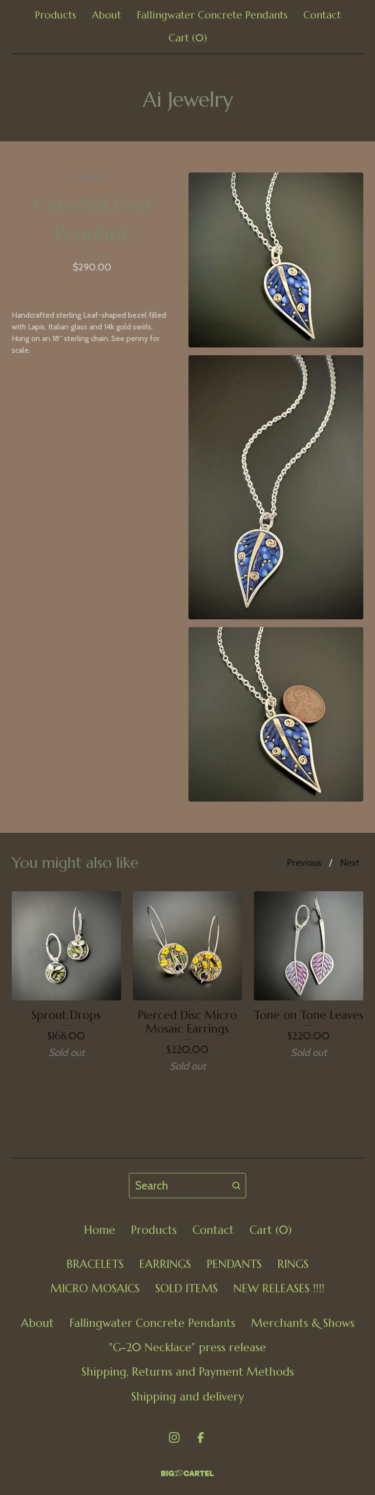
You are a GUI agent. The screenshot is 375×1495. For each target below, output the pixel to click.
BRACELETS (95, 1264)
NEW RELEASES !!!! (279, 1288)
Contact (322, 15)
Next (349, 862)
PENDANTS (234, 1264)
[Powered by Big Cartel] (187, 1473)
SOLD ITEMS (186, 1288)
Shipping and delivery (187, 1396)
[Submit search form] (236, 1185)
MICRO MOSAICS (95, 1288)
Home (99, 1230)
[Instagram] (174, 1437)
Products (55, 15)
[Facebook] (201, 1437)
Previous (304, 862)
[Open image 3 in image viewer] (275, 714)
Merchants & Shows (302, 1323)
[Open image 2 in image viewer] (275, 487)
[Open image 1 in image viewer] (275, 259)
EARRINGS (165, 1264)
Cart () (187, 38)
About (106, 15)
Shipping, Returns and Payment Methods (188, 1372)
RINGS (293, 1264)
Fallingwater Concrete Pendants (212, 15)
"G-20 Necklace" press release (187, 1347)
